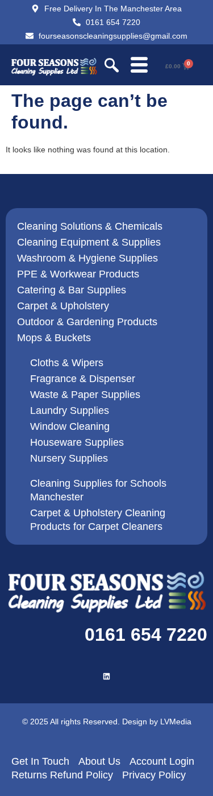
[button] (112, 66)
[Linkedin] (106, 676)
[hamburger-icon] (139, 66)
